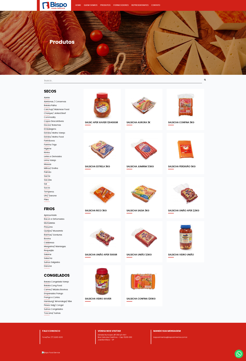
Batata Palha (50, 105)
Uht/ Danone (50, 196)
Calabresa (49, 243)
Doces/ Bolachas (52, 125)
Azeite (47, 98)
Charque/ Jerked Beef (55, 113)
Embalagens (50, 129)
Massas (47, 164)
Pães (46, 199)
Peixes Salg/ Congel (53, 305)
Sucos (47, 188)
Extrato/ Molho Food (54, 137)
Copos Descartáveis (54, 121)
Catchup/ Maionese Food (56, 109)
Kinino (47, 152)
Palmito (47, 172)
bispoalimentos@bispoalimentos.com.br (170, 337)
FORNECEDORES (121, 5)
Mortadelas (49, 223)
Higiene (47, 149)
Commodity (50, 117)
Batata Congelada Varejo (56, 282)
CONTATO (155, 5)
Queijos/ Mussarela (53, 231)
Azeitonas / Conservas (55, 102)
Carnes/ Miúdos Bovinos (56, 289)
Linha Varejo (50, 160)
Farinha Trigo (50, 145)
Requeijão (49, 250)
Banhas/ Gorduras (53, 235)
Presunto (48, 227)
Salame (47, 254)
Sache (47, 176)
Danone (48, 266)
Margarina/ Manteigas (55, 246)
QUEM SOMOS (90, 5)
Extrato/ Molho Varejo (54, 133)
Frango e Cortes (52, 297)
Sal (45, 184)
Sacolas (48, 180)
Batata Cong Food (53, 286)
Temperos (49, 192)
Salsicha (48, 258)
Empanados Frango (53, 293)
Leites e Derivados (53, 156)
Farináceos (49, 141)
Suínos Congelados (53, 309)
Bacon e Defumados (54, 219)
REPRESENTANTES (139, 5)
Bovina (47, 239)
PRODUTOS (105, 5)
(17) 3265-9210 (57, 337)
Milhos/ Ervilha (51, 168)
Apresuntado (50, 215)
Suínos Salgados (52, 262)
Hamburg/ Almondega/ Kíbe (58, 301)
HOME (78, 5)
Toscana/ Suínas (52, 313)
